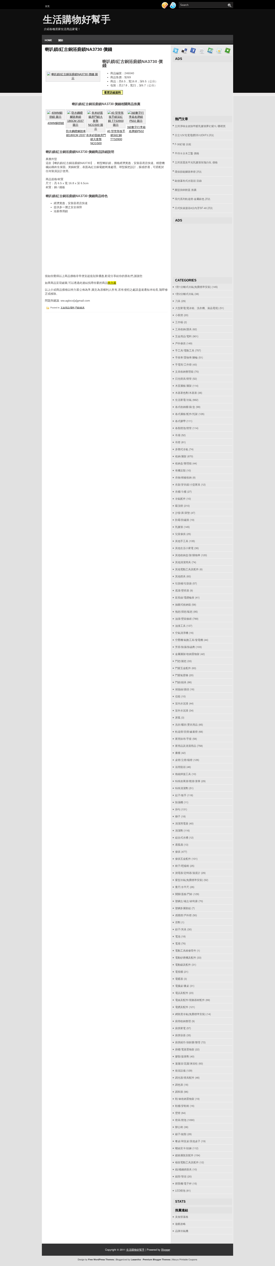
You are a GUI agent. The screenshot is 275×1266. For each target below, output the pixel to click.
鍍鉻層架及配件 (184, 1155)
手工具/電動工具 (184, 350)
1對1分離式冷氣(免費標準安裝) (193, 287)
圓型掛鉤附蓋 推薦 (185, 190)
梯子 (177, 816)
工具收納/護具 (183, 329)
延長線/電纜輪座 (184, 597)
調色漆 (179, 1084)
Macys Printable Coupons (184, 1259)
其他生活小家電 (184, 548)
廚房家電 (180, 1028)
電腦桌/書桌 (182, 986)
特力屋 (112, 282)
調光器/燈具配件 (184, 1077)
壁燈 (177, 1113)
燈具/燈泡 (180, 1120)
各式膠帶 (180, 421)
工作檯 (179, 322)
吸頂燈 (179, 506)
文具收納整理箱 (184, 371)
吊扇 (177, 435)
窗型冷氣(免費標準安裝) (189, 880)
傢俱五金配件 (183, 859)
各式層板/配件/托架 (186, 414)
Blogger (165, 1249)
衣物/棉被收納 (183, 477)
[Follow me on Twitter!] (173, 7)
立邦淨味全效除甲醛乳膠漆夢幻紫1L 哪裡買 (200, 126)
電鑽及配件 (181, 1007)
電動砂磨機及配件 (185, 957)
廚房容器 (180, 1035)
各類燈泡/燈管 (183, 428)
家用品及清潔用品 (185, 746)
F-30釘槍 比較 (183, 144)
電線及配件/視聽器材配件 (190, 1000)
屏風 (177, 717)
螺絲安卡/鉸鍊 (183, 1148)
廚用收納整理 (183, 1021)
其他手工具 (181, 541)
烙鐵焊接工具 (183, 774)
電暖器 (179, 979)
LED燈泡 (180, 1190)
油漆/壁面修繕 (183, 618)
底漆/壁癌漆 (182, 590)
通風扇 (179, 844)
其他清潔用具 (183, 562)
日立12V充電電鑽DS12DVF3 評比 (194, 135)
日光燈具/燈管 (183, 378)
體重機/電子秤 (183, 1183)
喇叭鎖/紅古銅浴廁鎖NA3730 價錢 (78, 49)
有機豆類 (180, 470)
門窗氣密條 (181, 675)
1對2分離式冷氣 (184, 294)
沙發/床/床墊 (182, 513)
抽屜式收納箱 (183, 604)
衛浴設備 (180, 1070)
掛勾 (177, 809)
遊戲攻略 (180, 1224)
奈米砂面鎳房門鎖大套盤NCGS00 (96, 139)
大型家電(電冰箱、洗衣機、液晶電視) (197, 308)
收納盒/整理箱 (183, 463)
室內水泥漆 (181, 703)
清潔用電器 (181, 823)
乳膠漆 (179, 527)
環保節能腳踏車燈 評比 (188, 171)
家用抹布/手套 (183, 739)
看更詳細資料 (112, 92)
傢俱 (177, 851)
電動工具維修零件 (185, 950)
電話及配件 (181, 993)
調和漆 (179, 1092)
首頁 (47, 6)
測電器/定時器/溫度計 (187, 873)
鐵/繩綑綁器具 (183, 1169)
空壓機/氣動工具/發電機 (189, 640)
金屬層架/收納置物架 (187, 654)
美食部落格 (181, 1217)
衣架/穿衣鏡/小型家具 (187, 484)
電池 (177, 936)
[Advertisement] (75, 245)
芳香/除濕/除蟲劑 (185, 647)
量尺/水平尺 (182, 887)
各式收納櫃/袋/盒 (185, 407)
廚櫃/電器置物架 (184, 1049)
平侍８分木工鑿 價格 (187, 153)
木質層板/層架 (183, 386)
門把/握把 (180, 661)
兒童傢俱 (180, 534)
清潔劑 (179, 830)
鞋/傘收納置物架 (184, 1099)
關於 (60, 40)
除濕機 (179, 802)
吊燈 (177, 442)
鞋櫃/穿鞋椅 (182, 1106)
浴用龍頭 (180, 767)
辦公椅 (179, 1127)
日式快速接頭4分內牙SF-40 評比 (194, 208)
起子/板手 (180, 795)
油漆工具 (180, 626)
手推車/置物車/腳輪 (186, 357)
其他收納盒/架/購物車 (187, 555)
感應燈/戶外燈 (183, 915)
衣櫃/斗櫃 (180, 491)
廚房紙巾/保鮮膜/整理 (187, 1042)
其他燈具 (180, 576)
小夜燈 (179, 315)
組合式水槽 (181, 837)
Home (48, 40)
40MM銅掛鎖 (56, 123)
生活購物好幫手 (77, 19)
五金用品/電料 (67, 307)
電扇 (177, 943)
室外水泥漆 (181, 710)
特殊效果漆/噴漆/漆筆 (187, 781)
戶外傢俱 (180, 343)
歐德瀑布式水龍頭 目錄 (188, 181)
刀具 (177, 301)
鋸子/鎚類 (180, 1134)
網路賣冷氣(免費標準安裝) (190, 1014)
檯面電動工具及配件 (187, 1162)
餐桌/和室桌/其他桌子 (187, 1141)
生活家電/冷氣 (183, 400)
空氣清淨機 (181, 633)
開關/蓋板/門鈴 (183, 894)
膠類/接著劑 (182, 1056)
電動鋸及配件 (183, 964)
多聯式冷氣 (181, 449)
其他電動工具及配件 (187, 569)
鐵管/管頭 (180, 1176)
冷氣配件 (180, 498)
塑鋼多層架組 (183, 908)
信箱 (177, 696)
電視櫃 (179, 972)
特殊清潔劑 (181, 788)
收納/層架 (180, 456)
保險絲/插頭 (182, 689)
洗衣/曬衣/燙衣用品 (186, 724)
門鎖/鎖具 (80, 307)
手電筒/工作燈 (183, 364)
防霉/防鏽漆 (182, 520)
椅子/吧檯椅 (182, 866)
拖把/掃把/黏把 (183, 611)
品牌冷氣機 (181, 1231)
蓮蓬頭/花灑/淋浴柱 (186, 1063)
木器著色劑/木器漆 (186, 393)
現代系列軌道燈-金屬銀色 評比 (192, 199)
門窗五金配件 (183, 668)
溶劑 (177, 922)
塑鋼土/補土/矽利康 (186, 901)
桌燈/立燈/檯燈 (183, 760)
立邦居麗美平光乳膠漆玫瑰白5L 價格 (196, 162)
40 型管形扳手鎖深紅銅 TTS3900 (116, 135)
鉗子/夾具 (180, 929)
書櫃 (177, 753)
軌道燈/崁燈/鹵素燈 (186, 731)
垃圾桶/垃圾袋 (183, 583)
